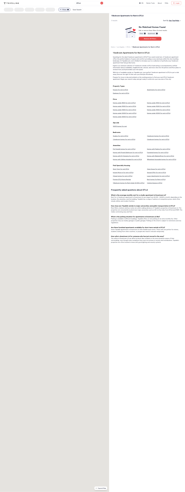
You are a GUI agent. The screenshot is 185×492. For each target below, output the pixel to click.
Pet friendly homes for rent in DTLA (124, 149)
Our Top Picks (174, 20)
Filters (65, 10)
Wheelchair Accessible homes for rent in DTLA (161, 159)
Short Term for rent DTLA (121, 169)
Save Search (77, 10)
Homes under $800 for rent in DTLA (124, 103)
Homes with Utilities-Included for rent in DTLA (127, 159)
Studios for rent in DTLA (120, 136)
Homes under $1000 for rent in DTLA (124, 106)
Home (113, 47)
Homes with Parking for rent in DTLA (158, 149)
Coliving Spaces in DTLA (154, 183)
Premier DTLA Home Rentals (122, 179)
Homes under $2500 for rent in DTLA (158, 113)
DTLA (128, 47)
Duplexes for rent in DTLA (121, 93)
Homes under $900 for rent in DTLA (158, 103)
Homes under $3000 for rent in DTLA (124, 117)
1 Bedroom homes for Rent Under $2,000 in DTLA (128, 183)
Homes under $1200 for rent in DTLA (158, 106)
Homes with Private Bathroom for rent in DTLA (128, 152)
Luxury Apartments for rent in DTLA (158, 176)
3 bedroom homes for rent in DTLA (158, 139)
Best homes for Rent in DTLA (156, 179)
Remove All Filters (150, 39)
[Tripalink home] (11, 3)
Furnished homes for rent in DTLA (157, 152)
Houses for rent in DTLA (120, 90)
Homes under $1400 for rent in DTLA (124, 110)
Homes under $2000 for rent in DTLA (124, 113)
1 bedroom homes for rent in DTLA (158, 136)
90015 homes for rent (120, 126)
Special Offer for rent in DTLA (156, 172)
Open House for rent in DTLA (156, 169)
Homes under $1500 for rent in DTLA (158, 110)
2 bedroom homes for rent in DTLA (124, 139)
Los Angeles (120, 47)
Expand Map (102, 488)
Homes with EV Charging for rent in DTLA (126, 156)
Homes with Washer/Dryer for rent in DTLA (160, 156)
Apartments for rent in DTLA (156, 90)
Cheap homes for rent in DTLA (122, 176)
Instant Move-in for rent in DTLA (123, 172)
